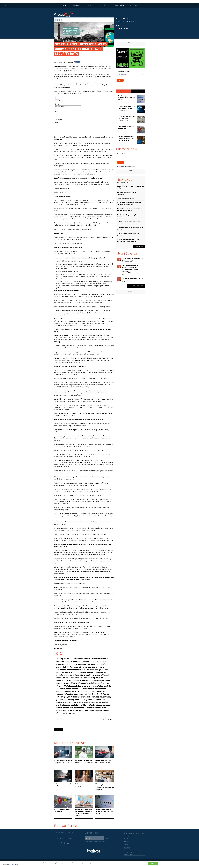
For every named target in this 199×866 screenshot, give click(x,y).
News (118, 18)
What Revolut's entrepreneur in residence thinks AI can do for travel (63, 762)
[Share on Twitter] (119, 29)
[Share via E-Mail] (124, 29)
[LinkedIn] (58, 843)
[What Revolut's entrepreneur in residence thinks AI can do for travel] (63, 752)
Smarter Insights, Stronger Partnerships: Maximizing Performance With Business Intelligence (130, 268)
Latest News (75, 5)
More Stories (139, 246)
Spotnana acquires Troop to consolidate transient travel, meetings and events (126, 138)
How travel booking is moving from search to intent (129, 216)
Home (64, 5)
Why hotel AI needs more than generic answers (128, 234)
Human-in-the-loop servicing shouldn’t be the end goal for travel (130, 187)
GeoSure (57, 66)
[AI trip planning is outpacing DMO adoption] (63, 801)
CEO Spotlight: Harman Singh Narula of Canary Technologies (84, 761)
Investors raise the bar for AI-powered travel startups (126, 107)
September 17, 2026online (127, 273)
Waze (65, 70)
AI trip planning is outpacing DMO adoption (62, 810)
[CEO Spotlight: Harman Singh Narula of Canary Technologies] (84, 752)
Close (152, 863)
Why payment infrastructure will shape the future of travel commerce (129, 203)
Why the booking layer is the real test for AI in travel (130, 228)
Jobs (97, 5)
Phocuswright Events (65, 838)
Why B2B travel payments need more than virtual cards (129, 222)
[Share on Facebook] (117, 29)
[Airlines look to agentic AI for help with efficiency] (141, 119)
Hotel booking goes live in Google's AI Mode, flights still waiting (104, 811)
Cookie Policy (14, 864)
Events (106, 5)
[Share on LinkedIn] (122, 29)
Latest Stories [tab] (138, 91)
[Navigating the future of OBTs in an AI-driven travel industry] (63, 776)
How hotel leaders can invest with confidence (127, 193)
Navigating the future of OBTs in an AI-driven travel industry (63, 785)
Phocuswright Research (65, 832)
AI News (88, 5)
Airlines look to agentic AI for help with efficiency (126, 117)
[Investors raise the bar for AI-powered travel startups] (141, 109)
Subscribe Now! (91, 833)
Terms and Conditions (124, 166)
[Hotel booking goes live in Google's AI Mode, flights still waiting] (104, 801)
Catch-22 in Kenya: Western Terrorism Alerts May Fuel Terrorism (88, 571)
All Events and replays (136, 286)
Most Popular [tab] (123, 91)
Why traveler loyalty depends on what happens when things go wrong (128, 240)
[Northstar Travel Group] (95, 851)
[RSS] (65, 843)
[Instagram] (61, 843)
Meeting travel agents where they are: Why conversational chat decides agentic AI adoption (83, 812)
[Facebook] (55, 843)
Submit (108, 838)
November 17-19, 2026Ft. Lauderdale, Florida (127, 261)
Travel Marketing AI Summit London (132, 278)
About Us (133, 5)
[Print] (127, 29)
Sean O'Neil (122, 21)
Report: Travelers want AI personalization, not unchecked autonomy (129, 209)
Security (58, 729)
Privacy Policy (103, 841)
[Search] (196, 5)
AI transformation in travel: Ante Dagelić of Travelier (103, 761)
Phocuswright (119, 5)
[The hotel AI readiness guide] (84, 776)
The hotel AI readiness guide (83, 784)
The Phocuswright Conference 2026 (132, 258)
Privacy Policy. (133, 166)
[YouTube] (68, 843)
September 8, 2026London (126, 280)
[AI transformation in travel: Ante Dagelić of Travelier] (104, 752)
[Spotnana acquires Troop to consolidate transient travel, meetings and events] (141, 140)
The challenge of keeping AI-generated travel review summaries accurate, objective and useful (104, 786)
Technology (125, 18)
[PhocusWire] (63, 14)
